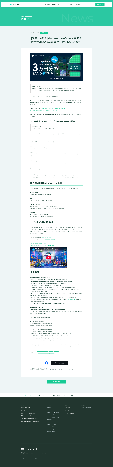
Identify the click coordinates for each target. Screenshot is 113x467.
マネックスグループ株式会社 (86, 407)
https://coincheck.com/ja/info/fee (46, 353)
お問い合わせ (68, 407)
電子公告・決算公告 (69, 413)
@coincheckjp (71, 299)
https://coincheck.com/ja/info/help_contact (48, 351)
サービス (72, 4)
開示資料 (67, 410)
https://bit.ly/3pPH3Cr (46, 237)
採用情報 (67, 405)
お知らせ (31, 395)
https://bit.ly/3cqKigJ (50, 239)
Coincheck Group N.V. (85, 409)
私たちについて (24, 405)
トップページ (47, 4)
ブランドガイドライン (26, 407)
